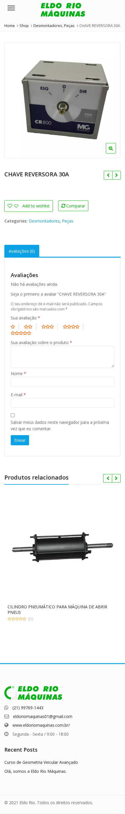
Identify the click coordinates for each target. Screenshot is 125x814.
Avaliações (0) (22, 251)
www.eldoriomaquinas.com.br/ (41, 725)
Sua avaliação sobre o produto (41, 342)
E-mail (18, 394)
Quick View (65, 606)
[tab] (21, 251)
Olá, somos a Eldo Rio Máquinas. (35, 771)
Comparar (75, 206)
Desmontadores (44, 221)
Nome (18, 373)
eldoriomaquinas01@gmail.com (42, 716)
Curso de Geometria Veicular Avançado (41, 762)
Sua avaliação (25, 318)
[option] (62, 100)
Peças (67, 221)
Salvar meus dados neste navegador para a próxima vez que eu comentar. (60, 425)
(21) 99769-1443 (27, 707)
